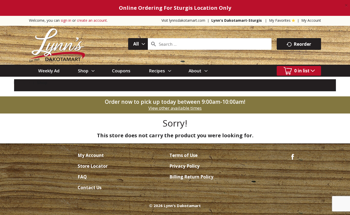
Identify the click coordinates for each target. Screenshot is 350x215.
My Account (311, 20)
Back (24, 82)
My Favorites (280, 20)
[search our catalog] (153, 44)
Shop (42, 82)
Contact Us (89, 187)
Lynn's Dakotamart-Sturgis (236, 20)
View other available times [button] (175, 108)
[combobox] (138, 44)
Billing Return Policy (191, 177)
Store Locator (93, 166)
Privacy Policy (184, 166)
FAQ (82, 177)
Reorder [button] (302, 44)
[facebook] (292, 156)
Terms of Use (183, 155)
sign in (66, 20)
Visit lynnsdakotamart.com (183, 20)
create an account (92, 20)
